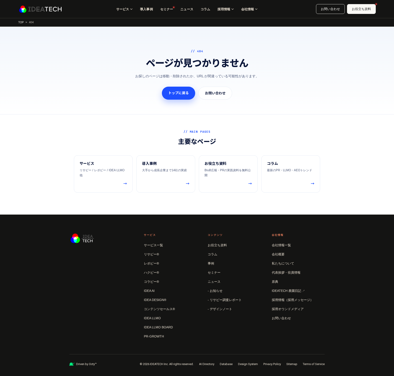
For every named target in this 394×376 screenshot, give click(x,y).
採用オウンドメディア (288, 309)
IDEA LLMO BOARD (158, 327)
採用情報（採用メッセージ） (292, 300)
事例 (211, 263)
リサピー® (151, 254)
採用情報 (224, 9)
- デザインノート (220, 309)
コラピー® (151, 281)
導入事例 (146, 9)
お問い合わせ (330, 9)
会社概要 (278, 254)
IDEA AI (149, 291)
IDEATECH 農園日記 (288, 291)
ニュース (186, 9)
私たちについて (283, 263)
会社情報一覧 (281, 245)
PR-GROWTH (154, 336)
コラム (205, 9)
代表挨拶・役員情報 (286, 272)
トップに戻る (178, 93)
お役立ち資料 (361, 9)
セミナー (166, 9)
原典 (275, 281)
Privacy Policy (272, 364)
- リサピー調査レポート (225, 300)
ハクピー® (151, 272)
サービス (122, 9)
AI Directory (206, 364)
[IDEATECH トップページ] (40, 9)
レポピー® (151, 263)
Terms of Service (314, 364)
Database (226, 364)
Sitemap (291, 364)
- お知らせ (215, 291)
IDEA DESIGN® (155, 300)
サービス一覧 (153, 245)
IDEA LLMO (152, 318)
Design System (248, 364)
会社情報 (247, 9)
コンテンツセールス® (159, 309)
